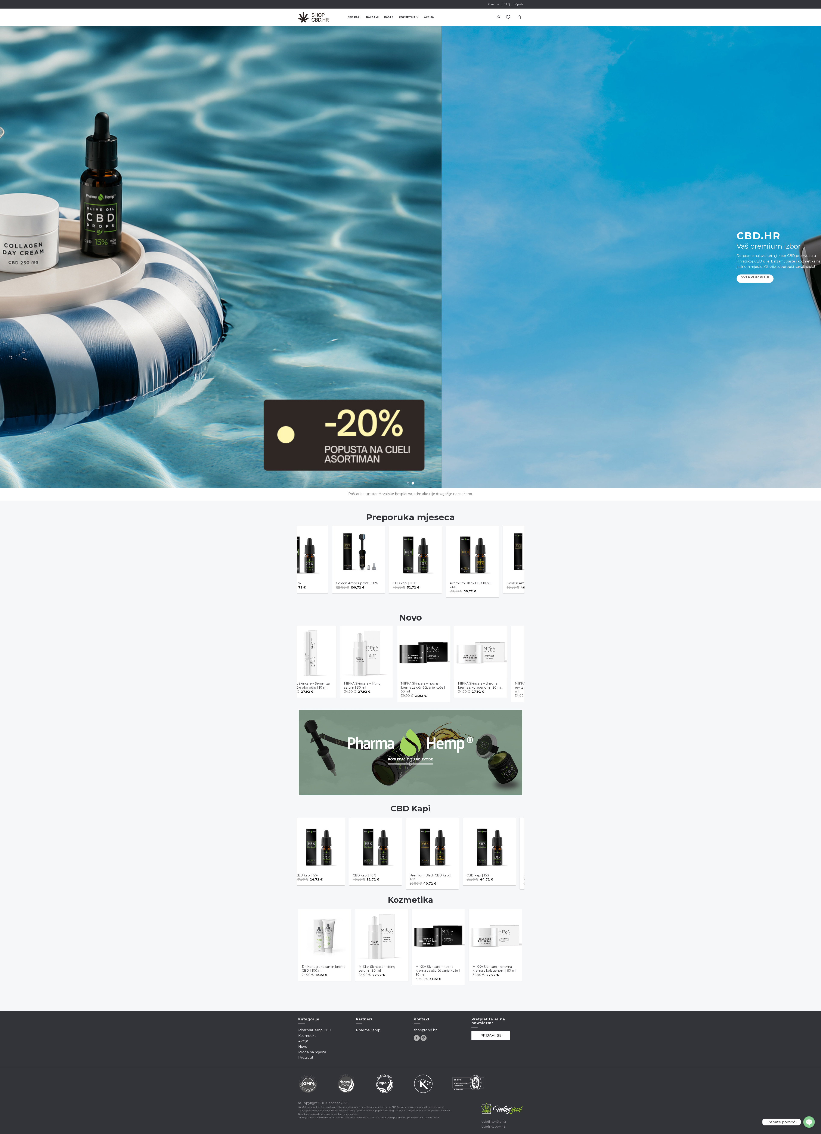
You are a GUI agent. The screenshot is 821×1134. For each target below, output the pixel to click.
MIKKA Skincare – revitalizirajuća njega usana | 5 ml (443, 687)
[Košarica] (519, 17)
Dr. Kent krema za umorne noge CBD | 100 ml (385, 969)
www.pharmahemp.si (398, 1117)
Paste (388, 17)
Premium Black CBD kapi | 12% (337, 877)
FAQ (507, 4)
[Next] (799, 256)
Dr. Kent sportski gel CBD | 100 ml (503, 585)
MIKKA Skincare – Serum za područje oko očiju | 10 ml (328, 969)
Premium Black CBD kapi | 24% (389, 585)
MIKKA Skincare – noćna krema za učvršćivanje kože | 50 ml (330, 687)
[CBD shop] (319, 17)
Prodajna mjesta (312, 1052)
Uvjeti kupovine (493, 1126)
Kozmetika (407, 17)
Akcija (429, 17)
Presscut (305, 1057)
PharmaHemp (368, 1030)
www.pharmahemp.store (426, 1117)
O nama (493, 4)
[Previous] (22, 256)
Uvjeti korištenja (493, 1122)
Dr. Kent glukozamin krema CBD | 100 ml (442, 969)
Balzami (372, 17)
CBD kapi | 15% (384, 875)
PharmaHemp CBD (314, 1030)
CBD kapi (353, 17)
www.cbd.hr (362, 1117)
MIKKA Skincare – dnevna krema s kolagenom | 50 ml (386, 685)
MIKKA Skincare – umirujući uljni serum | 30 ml (499, 685)
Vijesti (519, 4)
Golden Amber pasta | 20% (447, 583)
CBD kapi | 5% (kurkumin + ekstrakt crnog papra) (508, 877)
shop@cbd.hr (425, 1030)
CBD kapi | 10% (323, 583)
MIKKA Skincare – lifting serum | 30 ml (496, 969)
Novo (302, 1047)
